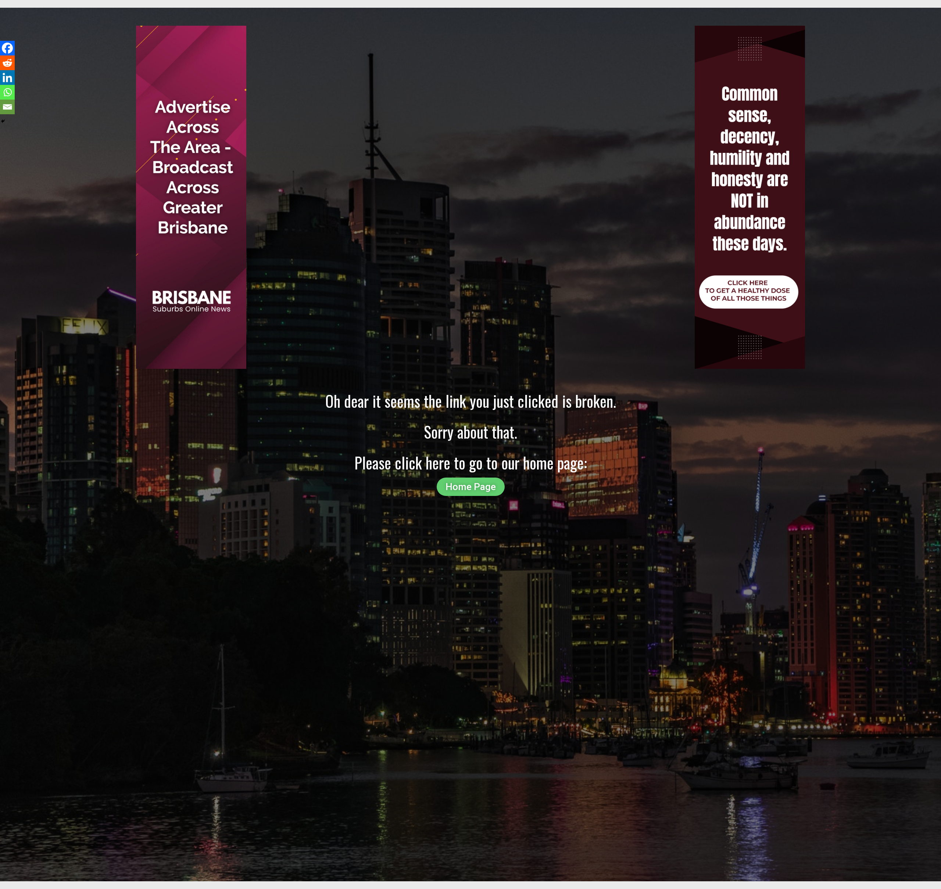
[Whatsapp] (7, 92)
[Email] (7, 107)
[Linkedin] (7, 77)
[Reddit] (7, 62)
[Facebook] (7, 48)
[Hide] (3, 121)
